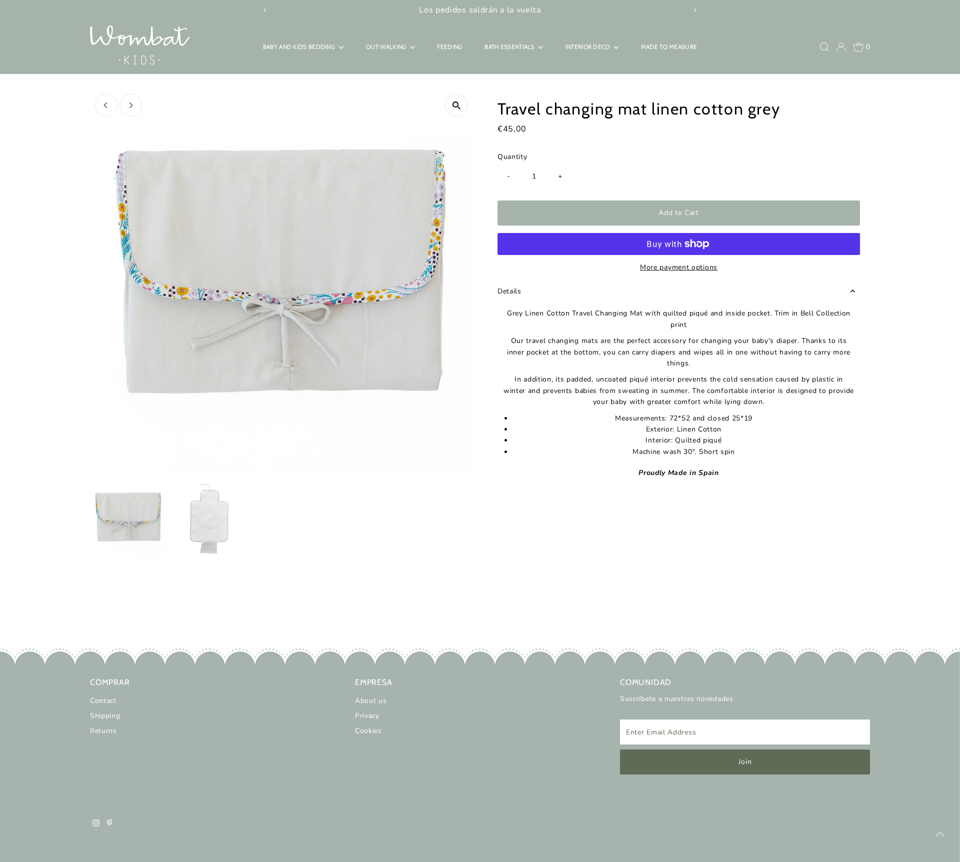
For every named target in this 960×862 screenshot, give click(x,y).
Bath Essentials (510, 46)
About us (371, 701)
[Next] (131, 105)
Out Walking (387, 46)
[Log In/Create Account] (841, 47)
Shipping (105, 715)
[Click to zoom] (456, 105)
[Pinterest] (109, 824)
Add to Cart (678, 213)
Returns (103, 731)
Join (745, 761)
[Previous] (106, 105)
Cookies (368, 731)
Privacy (367, 715)
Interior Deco (589, 46)
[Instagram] (96, 824)
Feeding (449, 46)
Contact (103, 701)
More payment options (679, 267)
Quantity (513, 157)
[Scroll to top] (940, 834)
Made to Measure (669, 46)
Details (510, 291)
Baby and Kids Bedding (300, 46)
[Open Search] (824, 47)
